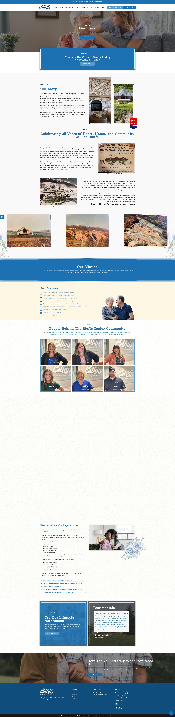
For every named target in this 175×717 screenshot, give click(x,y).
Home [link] (73, 692)
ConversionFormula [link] (109, 716)
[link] (2, 217)
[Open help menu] (171, 713)
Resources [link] (80, 7)
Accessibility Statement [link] (100, 694)
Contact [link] (103, 7)
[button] (1, 231)
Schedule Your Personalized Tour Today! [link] (87, 2)
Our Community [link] (69, 7)
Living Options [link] (57, 7)
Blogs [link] (73, 696)
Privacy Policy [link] (97, 692)
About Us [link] (89, 7)
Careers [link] (96, 7)
